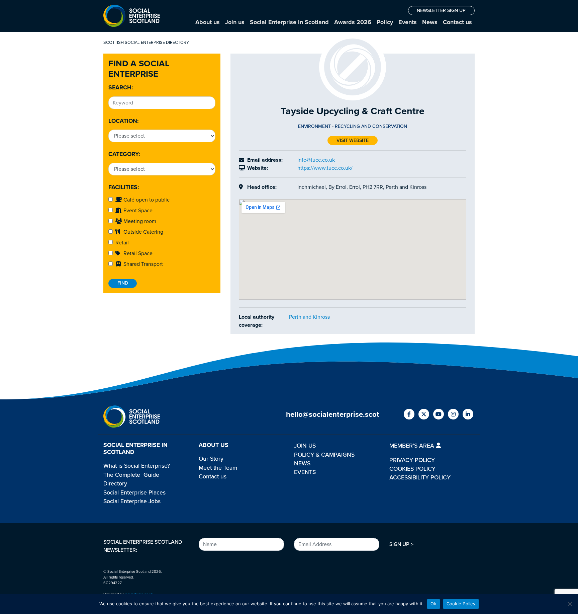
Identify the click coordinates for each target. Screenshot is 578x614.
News (430, 22)
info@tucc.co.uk (316, 160)
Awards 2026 (352, 22)
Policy (385, 22)
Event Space (137, 210)
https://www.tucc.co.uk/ (325, 168)
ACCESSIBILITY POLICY (420, 477)
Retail (121, 242)
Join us (235, 22)
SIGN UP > (401, 544)
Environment (314, 126)
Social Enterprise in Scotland (289, 22)
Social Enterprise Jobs (132, 501)
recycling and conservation (371, 126)
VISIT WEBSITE (352, 140)
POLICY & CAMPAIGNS (324, 454)
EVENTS (305, 472)
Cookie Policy (461, 603)
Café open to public (146, 200)
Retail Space (137, 253)
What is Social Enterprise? (136, 465)
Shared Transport (142, 264)
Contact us (457, 22)
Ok (433, 603)
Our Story (211, 458)
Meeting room (139, 221)
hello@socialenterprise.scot (332, 414)
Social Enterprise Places (134, 492)
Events (407, 22)
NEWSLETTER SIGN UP (441, 10)
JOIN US (305, 445)
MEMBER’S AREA (412, 445)
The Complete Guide (131, 474)
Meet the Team (218, 467)
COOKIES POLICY (412, 468)
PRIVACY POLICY (412, 460)
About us (207, 22)
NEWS (302, 463)
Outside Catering (142, 232)
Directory (115, 483)
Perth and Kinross (309, 317)
